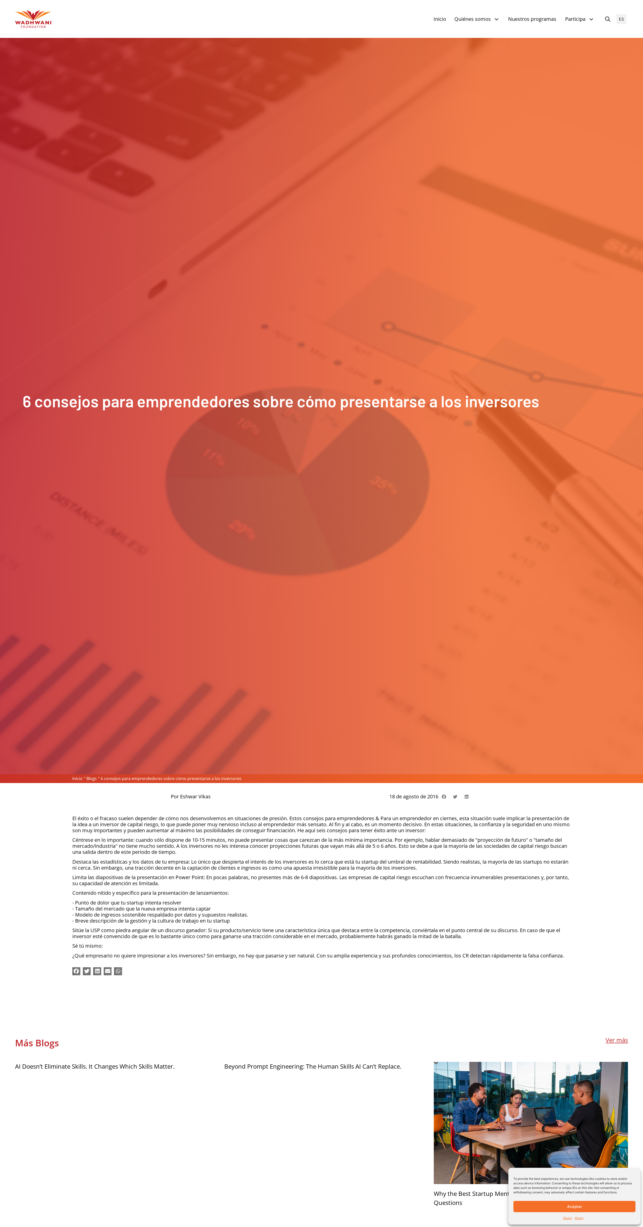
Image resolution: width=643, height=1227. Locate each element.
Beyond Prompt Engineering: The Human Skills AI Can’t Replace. (312, 1066)
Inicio (77, 778)
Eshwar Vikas (195, 796)
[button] (607, 19)
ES (621, 19)
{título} (567, 1218)
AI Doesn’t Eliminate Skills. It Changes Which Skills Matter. (95, 1066)
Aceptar (574, 1206)
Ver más (617, 1040)
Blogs (91, 778)
